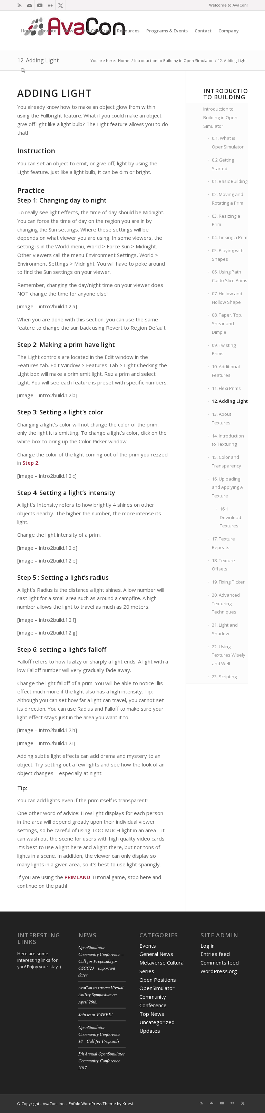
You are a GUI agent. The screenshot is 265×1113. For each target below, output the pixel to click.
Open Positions (157, 979)
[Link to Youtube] (40, 5)
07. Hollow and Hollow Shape (227, 297)
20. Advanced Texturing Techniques (226, 603)
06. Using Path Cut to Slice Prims (229, 276)
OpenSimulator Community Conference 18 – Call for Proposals (99, 1034)
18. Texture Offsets (223, 564)
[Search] (23, 71)
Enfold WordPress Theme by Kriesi (101, 1103)
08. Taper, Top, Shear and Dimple (227, 323)
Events (147, 945)
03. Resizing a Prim (226, 220)
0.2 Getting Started (223, 164)
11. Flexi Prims (226, 388)
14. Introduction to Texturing (228, 440)
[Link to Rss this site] (19, 5)
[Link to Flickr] (50, 5)
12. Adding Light (230, 401)
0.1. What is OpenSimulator (228, 142)
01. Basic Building (229, 181)
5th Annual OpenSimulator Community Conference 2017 (101, 1060)
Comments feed (219, 962)
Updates (149, 1030)
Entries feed (215, 953)
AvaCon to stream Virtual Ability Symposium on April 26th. (101, 994)
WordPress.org (218, 971)
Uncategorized (157, 1022)
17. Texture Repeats (223, 543)
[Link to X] (61, 5)
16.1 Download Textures (230, 517)
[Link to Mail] (29, 5)
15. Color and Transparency (226, 461)
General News (156, 953)
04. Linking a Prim (229, 237)
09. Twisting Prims (224, 349)
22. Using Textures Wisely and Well (228, 655)
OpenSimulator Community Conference (157, 997)
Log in (207, 945)
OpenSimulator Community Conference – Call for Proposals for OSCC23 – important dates (101, 961)
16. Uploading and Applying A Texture (227, 487)
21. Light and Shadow (225, 629)
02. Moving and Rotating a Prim (227, 198)
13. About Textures (221, 418)
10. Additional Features (226, 370)
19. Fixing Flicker (228, 582)
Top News (151, 1013)
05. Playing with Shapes (228, 254)
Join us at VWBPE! (95, 1014)
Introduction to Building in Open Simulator (220, 117)
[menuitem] (27, 31)
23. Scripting (224, 676)
